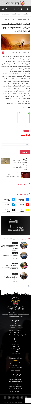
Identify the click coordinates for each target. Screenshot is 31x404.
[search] (6, 9)
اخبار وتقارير (6, 19)
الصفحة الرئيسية (22, 19)
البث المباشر (15, 346)
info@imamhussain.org (15, 325)
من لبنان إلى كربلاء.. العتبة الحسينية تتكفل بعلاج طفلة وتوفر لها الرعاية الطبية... (10, 267)
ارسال (23, 152)
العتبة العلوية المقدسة (15, 379)
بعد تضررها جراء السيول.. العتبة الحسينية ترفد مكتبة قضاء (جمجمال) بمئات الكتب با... (11, 277)
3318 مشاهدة (15, 52)
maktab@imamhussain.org (15, 328)
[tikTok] (5, 397)
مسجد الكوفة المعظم (15, 391)
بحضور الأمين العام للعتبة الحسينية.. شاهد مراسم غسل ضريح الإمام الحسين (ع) (9, 256)
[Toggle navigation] (27, 9)
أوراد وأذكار (15, 351)
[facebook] (21, 9)
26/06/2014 (25, 52)
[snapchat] (9, 397)
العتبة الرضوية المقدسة (15, 384)
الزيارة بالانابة (15, 344)
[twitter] (18, 9)
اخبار (14, 19)
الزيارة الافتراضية (15, 349)
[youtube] (14, 9)
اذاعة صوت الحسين (15, 354)
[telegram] (13, 397)
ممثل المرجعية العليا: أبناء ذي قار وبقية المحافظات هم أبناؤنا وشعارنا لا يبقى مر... (9, 246)
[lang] (3, 9)
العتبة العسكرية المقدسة (15, 386)
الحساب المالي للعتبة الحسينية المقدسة (15, 335)
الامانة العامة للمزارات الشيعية (15, 368)
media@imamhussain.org (15, 330)
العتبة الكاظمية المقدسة (15, 381)
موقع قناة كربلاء (15, 370)
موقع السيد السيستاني (15, 363)
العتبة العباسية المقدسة (15, 389)
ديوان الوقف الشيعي (15, 365)
